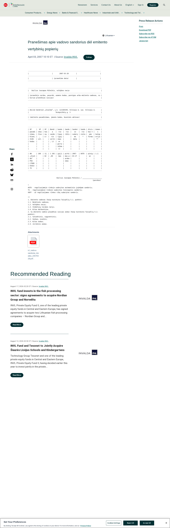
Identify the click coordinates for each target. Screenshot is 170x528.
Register (153, 5)
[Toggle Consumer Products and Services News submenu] (44, 13)
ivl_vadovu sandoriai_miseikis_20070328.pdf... (33, 254)
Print (141, 26)
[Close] (166, 522)
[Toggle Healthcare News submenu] (100, 13)
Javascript (143, 41)
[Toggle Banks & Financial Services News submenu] (81, 13)
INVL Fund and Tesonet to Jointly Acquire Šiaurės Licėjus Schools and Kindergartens (37, 348)
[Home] (14, 5)
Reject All (130, 523)
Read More (17, 325)
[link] (82, 5)
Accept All (147, 523)
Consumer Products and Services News (33, 13)
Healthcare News (91, 13)
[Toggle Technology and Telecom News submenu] (144, 13)
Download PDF (145, 30)
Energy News (52, 13)
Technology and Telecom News (133, 13)
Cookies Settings (113, 523)
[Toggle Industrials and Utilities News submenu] (122, 13)
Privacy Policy (85, 525)
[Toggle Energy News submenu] (60, 13)
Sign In (141, 5)
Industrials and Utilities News (111, 13)
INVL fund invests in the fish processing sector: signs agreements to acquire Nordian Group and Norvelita (38, 295)
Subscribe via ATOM (147, 37)
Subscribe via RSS (146, 34)
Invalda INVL (71, 56)
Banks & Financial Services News (70, 13)
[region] (85, 523)
